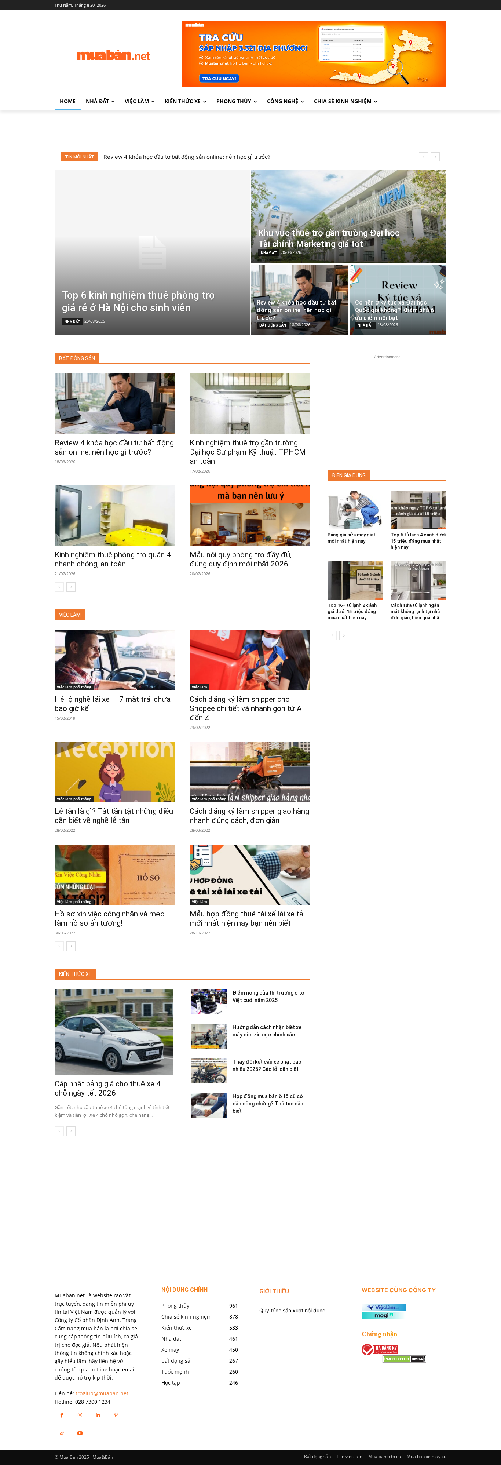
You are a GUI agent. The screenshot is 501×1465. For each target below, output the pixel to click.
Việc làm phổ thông (74, 686)
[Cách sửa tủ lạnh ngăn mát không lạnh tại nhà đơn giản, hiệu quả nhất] (418, 580)
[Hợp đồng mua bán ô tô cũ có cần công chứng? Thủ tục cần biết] (209, 1105)
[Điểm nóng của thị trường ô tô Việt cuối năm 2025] (209, 1001)
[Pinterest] (116, 1415)
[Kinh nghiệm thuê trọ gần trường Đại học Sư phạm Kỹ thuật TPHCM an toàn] (250, 403)
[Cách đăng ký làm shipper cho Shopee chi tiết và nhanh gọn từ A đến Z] (250, 660)
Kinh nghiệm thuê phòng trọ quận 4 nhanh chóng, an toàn (113, 559)
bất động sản (272, 325)
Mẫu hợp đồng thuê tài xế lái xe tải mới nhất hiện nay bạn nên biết (247, 919)
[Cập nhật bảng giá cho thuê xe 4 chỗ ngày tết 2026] (114, 1032)
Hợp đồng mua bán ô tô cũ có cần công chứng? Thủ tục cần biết (268, 1103)
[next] (435, 156)
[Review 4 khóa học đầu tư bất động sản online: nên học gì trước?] (299, 300)
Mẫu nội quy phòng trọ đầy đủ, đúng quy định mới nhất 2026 (241, 559)
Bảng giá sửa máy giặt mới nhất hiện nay (352, 538)
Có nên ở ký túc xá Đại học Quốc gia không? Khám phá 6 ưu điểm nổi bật (196, 156)
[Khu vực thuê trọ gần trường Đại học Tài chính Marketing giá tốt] (348, 216)
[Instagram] (80, 1415)
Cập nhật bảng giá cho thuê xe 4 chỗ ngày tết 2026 (108, 1088)
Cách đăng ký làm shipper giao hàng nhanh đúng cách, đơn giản (249, 816)
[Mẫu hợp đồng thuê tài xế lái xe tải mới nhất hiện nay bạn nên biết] (250, 875)
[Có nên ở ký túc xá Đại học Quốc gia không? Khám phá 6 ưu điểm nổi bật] (398, 300)
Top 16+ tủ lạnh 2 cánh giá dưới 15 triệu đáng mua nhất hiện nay (352, 611)
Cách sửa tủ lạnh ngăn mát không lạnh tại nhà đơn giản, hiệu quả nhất (416, 611)
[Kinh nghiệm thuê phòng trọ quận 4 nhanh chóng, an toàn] (115, 515)
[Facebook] (62, 1415)
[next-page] (71, 587)
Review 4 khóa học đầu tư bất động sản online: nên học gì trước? (114, 447)
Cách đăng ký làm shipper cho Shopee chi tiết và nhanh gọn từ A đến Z (246, 708)
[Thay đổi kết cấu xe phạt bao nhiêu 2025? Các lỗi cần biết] (209, 1070)
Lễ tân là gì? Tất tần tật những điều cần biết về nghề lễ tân (114, 816)
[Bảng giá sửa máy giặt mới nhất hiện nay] (355, 510)
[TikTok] (62, 1433)
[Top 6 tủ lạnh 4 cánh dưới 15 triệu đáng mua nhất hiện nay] (418, 510)
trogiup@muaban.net (102, 1393)
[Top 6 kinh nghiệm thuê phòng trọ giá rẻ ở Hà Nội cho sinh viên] (152, 252)
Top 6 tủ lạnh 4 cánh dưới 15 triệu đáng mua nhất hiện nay (418, 541)
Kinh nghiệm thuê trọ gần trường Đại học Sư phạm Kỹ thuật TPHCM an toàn (248, 452)
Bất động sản (317, 1456)
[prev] (423, 156)
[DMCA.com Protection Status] (404, 1361)
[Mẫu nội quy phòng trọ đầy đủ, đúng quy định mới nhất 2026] (250, 515)
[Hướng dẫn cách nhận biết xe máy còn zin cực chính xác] (209, 1036)
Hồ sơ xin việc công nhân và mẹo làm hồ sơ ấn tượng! (110, 919)
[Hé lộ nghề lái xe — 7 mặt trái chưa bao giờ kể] (115, 660)
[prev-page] (59, 587)
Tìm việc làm (349, 1456)
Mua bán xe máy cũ (426, 1456)
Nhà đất (73, 322)
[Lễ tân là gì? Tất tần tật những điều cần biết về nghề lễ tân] (115, 772)
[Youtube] (80, 1433)
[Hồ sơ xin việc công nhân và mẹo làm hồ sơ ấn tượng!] (115, 875)
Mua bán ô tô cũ (384, 1456)
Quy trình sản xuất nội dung (292, 1310)
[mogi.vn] (384, 1316)
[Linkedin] (98, 1415)
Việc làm (199, 686)
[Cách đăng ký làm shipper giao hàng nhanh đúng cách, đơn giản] (250, 772)
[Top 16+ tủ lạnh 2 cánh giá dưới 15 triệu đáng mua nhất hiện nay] (355, 580)
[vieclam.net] (384, 1308)
